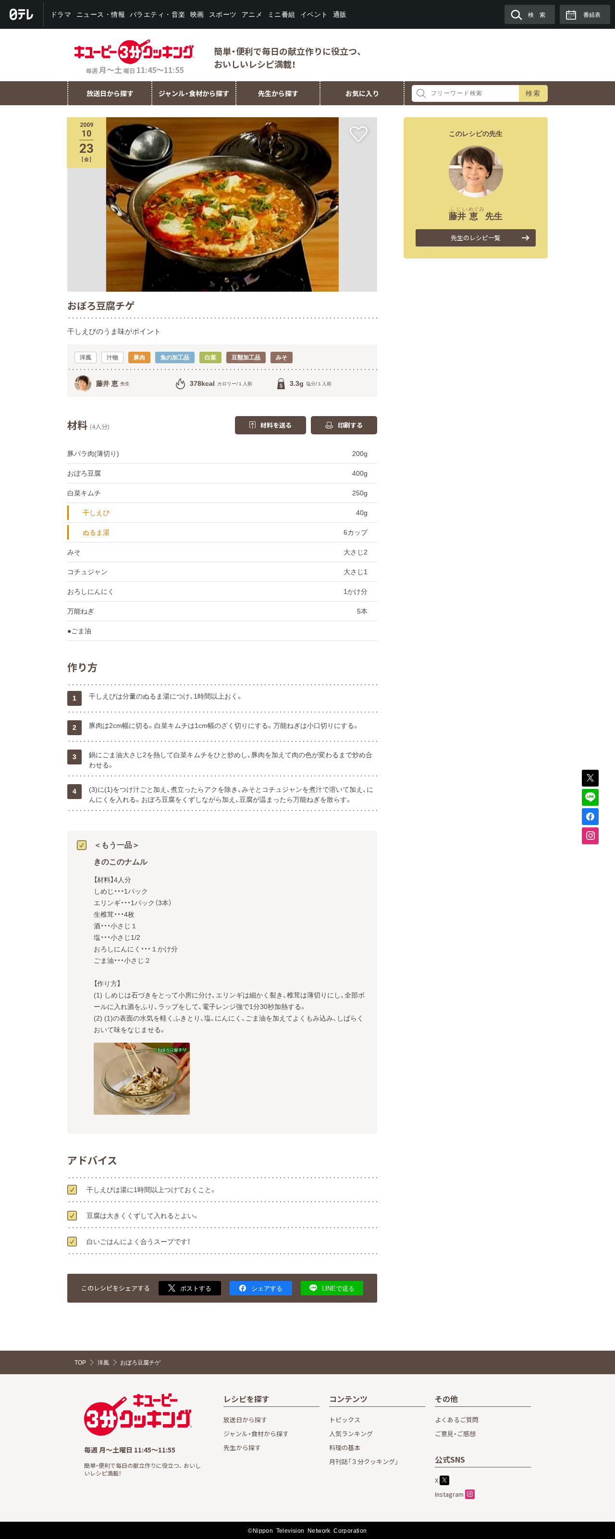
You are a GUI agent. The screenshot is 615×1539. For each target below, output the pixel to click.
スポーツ (223, 14)
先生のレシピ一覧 (476, 237)
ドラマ (61, 14)
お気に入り (362, 93)
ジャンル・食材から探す (194, 93)
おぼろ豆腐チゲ (140, 1362)
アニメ (252, 14)
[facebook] (590, 816)
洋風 (103, 1362)
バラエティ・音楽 (157, 14)
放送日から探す (110, 93)
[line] (590, 797)
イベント (314, 14)
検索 (533, 93)
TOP (80, 1362)
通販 (339, 14)
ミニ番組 (281, 14)
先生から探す (278, 93)
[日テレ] (22, 14)
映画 (197, 14)
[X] (590, 778)
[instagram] (590, 835)
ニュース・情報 (100, 14)
